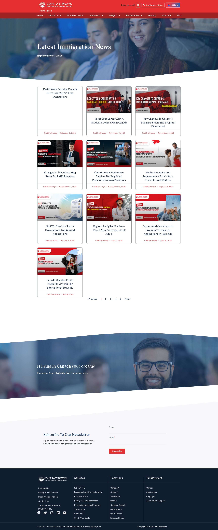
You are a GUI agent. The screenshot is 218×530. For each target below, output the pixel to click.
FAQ (179, 15)
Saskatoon (115, 496)
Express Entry (81, 496)
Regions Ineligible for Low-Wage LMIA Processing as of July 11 (109, 230)
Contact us (43, 501)
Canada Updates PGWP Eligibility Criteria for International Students (60, 284)
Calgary (114, 492)
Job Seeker (151, 492)
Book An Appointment (48, 497)
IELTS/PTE (79, 488)
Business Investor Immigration (88, 492)
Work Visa (78, 513)
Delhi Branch (116, 509)
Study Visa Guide (82, 518)
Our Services (74, 15)
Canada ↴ (115, 488)
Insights (113, 15)
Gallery (152, 15)
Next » (128, 299)
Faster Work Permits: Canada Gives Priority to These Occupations (60, 93)
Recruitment (133, 15)
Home (42, 10)
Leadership (43, 488)
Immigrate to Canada (48, 492)
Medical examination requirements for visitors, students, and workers (158, 177)
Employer (150, 496)
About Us (53, 15)
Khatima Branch (117, 518)
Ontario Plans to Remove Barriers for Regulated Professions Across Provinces (109, 177)
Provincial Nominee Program (87, 505)
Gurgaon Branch (117, 505)
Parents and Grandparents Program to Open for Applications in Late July (158, 230)
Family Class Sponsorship (86, 501)
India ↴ (113, 501)
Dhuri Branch (116, 513)
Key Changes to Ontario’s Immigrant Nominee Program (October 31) (158, 123)
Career (149, 488)
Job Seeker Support (155, 501)
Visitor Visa (79, 509)
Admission (95, 15)
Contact (166, 15)
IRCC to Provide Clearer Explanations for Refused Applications (60, 230)
